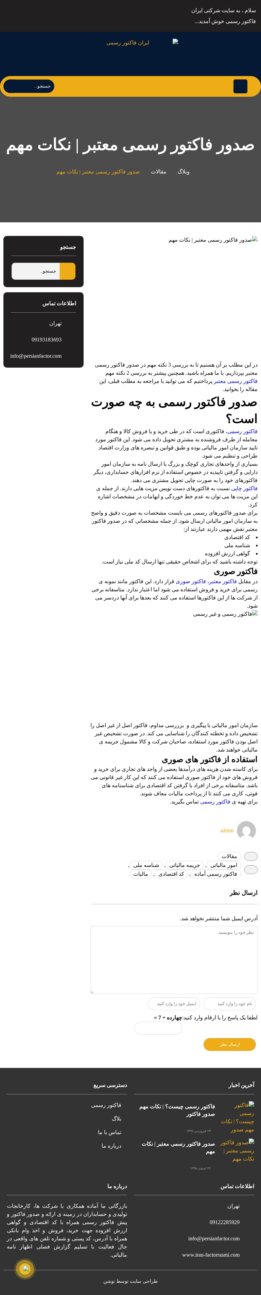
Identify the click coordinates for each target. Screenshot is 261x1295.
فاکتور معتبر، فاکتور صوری (206, 581)
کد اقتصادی (171, 874)
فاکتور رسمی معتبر (235, 381)
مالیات (140, 874)
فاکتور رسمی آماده (215, 874)
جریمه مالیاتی (184, 865)
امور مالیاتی (223, 865)
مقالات (159, 171)
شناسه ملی (146, 865)
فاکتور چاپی (244, 488)
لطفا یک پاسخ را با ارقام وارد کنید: (220, 1017)
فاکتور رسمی (242, 431)
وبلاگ (183, 171)
